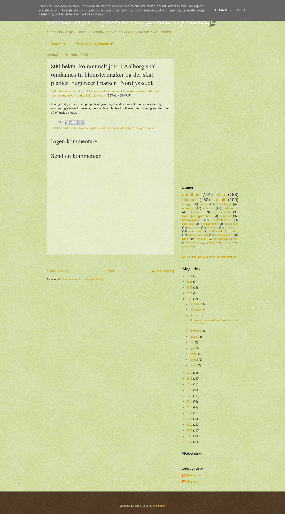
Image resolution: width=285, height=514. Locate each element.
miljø (220, 194)
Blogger (160, 505)
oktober (194, 315)
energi (186, 204)
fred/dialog (224, 204)
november (196, 309)
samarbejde (231, 227)
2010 (190, 424)
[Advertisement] (110, 261)
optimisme (187, 246)
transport (225, 216)
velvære (208, 208)
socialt (218, 199)
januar (194, 365)
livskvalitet (215, 231)
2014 (190, 401)
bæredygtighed (191, 220)
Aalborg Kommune (144, 128)
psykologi (212, 227)
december (196, 304)
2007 (190, 442)
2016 (190, 390)
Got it (242, 10)
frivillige (196, 212)
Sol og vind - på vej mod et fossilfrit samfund (209, 256)
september (196, 330)
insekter (104, 128)
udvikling (188, 208)
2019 (190, 372)
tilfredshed (194, 231)
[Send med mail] (67, 122)
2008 (190, 436)
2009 (190, 430)
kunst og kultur (223, 235)
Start (110, 271)
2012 (190, 413)
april (192, 348)
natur (128, 128)
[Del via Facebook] (79, 122)
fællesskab (231, 223)
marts (193, 353)
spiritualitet (212, 242)
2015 (190, 395)
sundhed (190, 194)
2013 (190, 407)
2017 (190, 384)
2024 (190, 276)
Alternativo (192, 481)
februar (194, 359)
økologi (189, 199)
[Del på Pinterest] (83, 122)
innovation (188, 223)
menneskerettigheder (226, 239)
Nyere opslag (58, 271)
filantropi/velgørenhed (196, 216)
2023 (190, 281)
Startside (59, 43)
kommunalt (117, 128)
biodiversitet (70, 128)
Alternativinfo (194, 475)
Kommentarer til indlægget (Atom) (82, 279)
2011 (190, 418)
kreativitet (228, 242)
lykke (185, 238)
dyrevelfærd (221, 212)
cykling (234, 231)
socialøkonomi (210, 223)
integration (194, 227)
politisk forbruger (198, 235)
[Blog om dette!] (71, 122)
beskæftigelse (221, 220)
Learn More (224, 10)
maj (192, 342)
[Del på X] (75, 122)
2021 (190, 293)
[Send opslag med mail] (59, 122)
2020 (190, 299)
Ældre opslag (163, 271)
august (194, 336)
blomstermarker (88, 128)
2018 (190, 378)
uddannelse (230, 208)
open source (193, 242)
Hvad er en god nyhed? (94, 43)
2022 (190, 287)
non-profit (201, 238)
